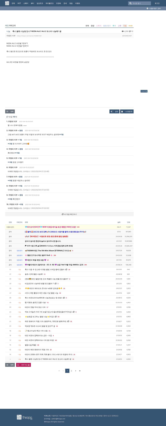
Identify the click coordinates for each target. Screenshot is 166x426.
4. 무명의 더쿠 (11, 149)
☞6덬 (10, 180)
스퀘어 (98, 26)
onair (131, 26)
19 (74, 354)
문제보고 (115, 416)
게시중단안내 (90, 416)
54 (58, 317)
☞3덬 (17, 153)
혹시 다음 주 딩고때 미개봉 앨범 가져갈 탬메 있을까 (44, 269)
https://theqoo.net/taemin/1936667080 (29, 36)
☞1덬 (61, 134)
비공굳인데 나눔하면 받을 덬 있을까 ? (39, 283)
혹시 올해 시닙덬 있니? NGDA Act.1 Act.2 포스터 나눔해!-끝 (48, 359)
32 (71, 321)
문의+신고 (107, 416)
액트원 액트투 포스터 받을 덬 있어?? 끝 (40, 326)
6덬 (20, 186)
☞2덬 (10, 144)
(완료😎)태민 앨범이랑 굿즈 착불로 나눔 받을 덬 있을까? (46, 279)
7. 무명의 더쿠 (11, 177)
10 (69, 269)
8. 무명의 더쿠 (11, 186)
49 (56, 340)
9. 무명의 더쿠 (11, 195)
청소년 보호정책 (78, 416)
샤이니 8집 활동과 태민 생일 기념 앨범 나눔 (41, 293)
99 (38, 345)
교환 (119, 26)
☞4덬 (10, 162)
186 (55, 255)
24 (50, 349)
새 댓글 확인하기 (70, 214)
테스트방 (99, 416)
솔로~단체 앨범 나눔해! (34, 274)
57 (48, 260)
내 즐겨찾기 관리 (155, 8)
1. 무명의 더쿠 (11, 121)
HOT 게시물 (25, 365)
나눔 (125, 26)
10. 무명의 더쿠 (12, 204)
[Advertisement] (151, 51)
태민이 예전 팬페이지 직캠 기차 (37, 350)
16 (60, 293)
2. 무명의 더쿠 (11, 130)
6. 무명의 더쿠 (11, 167)
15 (57, 326)
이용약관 (55, 416)
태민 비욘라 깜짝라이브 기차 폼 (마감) (39, 340)
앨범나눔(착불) (30, 345)
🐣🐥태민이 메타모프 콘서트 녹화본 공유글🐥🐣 (43, 288)
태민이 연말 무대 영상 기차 (35, 307)
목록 (11, 111)
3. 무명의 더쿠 (11, 140)
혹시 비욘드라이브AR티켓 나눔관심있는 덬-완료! (43, 298)
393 (78, 227)
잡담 (92, 26)
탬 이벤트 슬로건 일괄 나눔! (35, 302)
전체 (87, 26)
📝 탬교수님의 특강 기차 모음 (36, 331)
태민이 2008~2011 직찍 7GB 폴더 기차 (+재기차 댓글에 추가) (48, 354)
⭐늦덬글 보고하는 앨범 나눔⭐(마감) (39, 317)
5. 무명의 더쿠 (11, 158)
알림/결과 (107, 26)
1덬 (20, 140)
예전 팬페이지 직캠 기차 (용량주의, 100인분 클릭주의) (45, 321)
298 (85, 265)
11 (44, 274)
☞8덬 (10, 199)
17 (47, 307)
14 (64, 288)
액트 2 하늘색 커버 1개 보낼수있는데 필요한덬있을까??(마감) (48, 312)
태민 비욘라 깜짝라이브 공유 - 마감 (38, 335)
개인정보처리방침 (65, 416)
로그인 (157, 3)
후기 (114, 26)
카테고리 (10, 25)
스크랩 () (128, 111)
